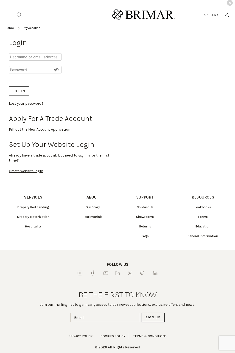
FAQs (145, 236)
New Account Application (49, 129)
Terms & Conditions (150, 336)
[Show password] (56, 69)
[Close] (230, 3)
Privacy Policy (80, 336)
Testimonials (92, 217)
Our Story (93, 207)
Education (202, 226)
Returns (145, 226)
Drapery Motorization (33, 217)
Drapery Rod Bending (33, 207)
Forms (203, 217)
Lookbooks (203, 207)
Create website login (26, 171)
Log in (19, 91)
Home (10, 28)
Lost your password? (26, 103)
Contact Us (145, 207)
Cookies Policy (113, 336)
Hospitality (33, 226)
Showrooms (145, 217)
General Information (202, 236)
